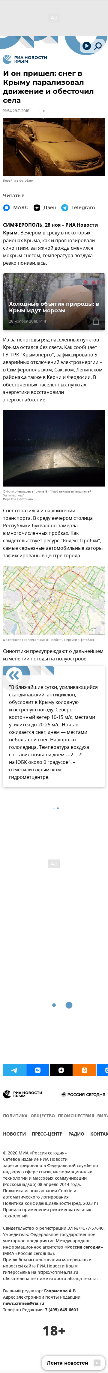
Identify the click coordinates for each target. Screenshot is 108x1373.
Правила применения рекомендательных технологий (47, 1213)
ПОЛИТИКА (15, 1116)
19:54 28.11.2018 (16, 111)
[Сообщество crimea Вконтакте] (37, 1070)
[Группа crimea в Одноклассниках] (84, 1070)
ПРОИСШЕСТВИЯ (76, 1116)
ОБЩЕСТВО (43, 1116)
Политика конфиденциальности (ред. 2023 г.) (50, 1203)
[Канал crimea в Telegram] (14, 1070)
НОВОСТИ (14, 1134)
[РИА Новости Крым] (24, 59)
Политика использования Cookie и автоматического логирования (39, 1194)
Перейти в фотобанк (18, 180)
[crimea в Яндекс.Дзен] (61, 1070)
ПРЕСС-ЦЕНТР (47, 1134)
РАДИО (76, 1134)
